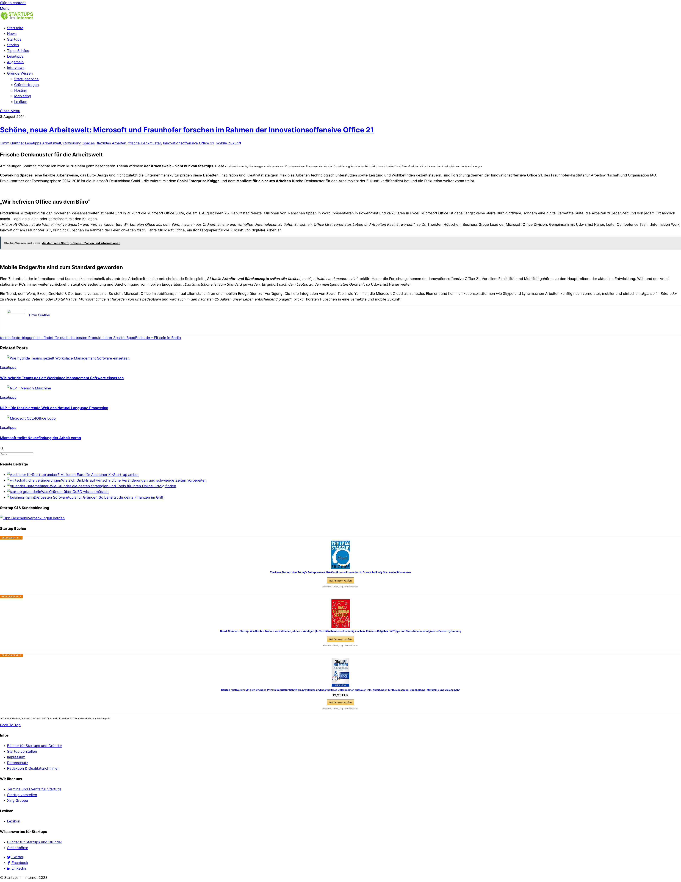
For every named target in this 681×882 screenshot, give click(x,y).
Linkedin (18, 868)
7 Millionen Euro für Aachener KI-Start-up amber (98, 475)
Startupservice (26, 79)
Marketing (22, 96)
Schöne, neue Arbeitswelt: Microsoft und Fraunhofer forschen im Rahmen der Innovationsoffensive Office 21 (187, 129)
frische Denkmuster (144, 143)
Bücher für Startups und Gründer (34, 746)
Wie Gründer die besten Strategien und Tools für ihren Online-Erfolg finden (113, 486)
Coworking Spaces (79, 143)
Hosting (20, 90)
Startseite (15, 28)
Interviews (15, 68)
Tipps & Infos (18, 51)
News (11, 34)
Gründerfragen (26, 85)
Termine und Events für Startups (34, 789)
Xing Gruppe (17, 800)
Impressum (16, 757)
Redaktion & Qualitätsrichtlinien (33, 768)
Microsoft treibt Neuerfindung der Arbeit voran (40, 438)
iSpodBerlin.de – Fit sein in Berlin (152, 338)
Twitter (17, 857)
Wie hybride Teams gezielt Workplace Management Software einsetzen (62, 378)
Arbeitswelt (51, 143)
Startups (14, 39)
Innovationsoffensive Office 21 (188, 143)
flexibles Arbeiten (111, 143)
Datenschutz (17, 763)
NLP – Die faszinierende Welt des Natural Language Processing (54, 408)
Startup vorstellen (22, 751)
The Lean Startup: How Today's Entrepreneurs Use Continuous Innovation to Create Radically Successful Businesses (340, 572)
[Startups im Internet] (17, 19)
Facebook (19, 863)
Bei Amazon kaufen (340, 580)
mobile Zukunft (228, 143)
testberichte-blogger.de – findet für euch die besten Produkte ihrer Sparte (62, 338)
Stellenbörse (17, 848)
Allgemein (15, 62)
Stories (13, 45)
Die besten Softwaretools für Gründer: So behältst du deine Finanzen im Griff (98, 497)
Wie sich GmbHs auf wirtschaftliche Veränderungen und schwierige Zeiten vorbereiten (134, 480)
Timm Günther (12, 143)
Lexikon (20, 102)
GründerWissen (20, 73)
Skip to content (13, 3)
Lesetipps (15, 56)
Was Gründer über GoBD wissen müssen (75, 492)
